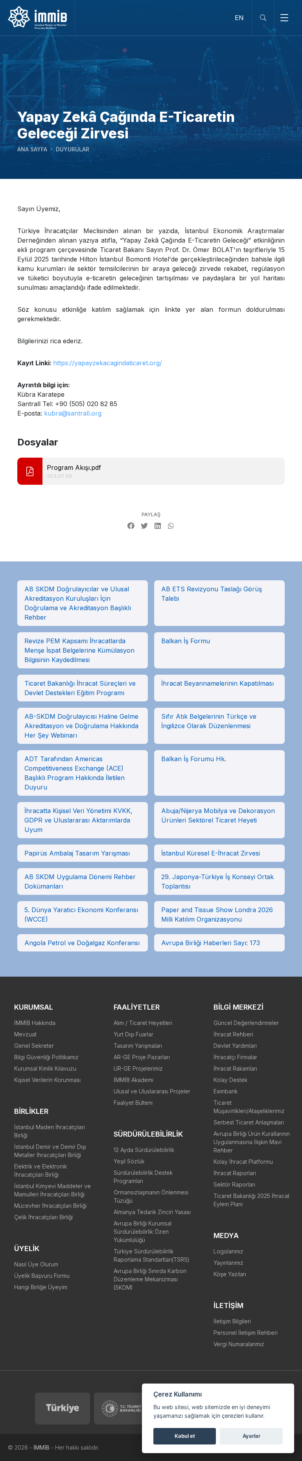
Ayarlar (251, 1436)
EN (239, 18)
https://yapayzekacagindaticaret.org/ (107, 363)
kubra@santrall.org (72, 413)
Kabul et (185, 1436)
